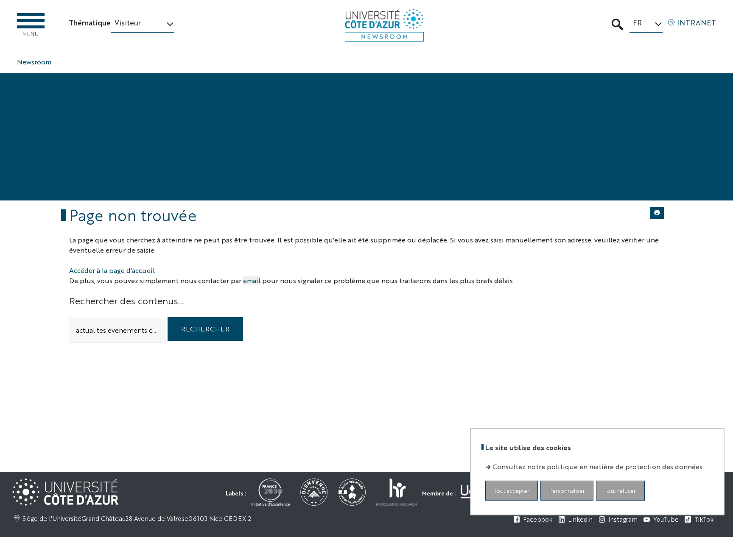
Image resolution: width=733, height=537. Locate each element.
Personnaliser (567, 490)
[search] (117, 330)
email (251, 280)
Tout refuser (620, 490)
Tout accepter (511, 490)
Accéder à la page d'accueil (112, 270)
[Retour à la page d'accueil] (384, 25)
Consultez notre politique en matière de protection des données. (598, 466)
